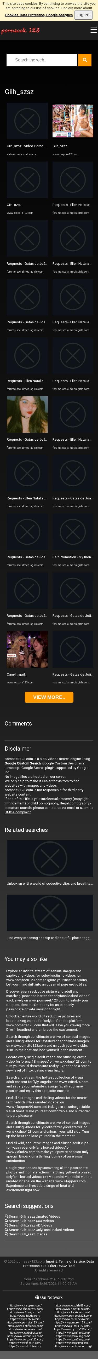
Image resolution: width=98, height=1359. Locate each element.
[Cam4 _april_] (27, 666)
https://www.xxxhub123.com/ (25, 1336)
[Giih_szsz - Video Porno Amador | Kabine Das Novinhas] (27, 138)
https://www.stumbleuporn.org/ (73, 1346)
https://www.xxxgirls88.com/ (72, 1305)
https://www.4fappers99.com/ (25, 1309)
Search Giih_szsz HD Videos (30, 1225)
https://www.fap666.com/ (25, 1319)
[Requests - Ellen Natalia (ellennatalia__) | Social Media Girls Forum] (27, 373)
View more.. (49, 697)
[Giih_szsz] (27, 197)
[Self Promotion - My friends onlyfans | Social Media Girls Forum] (73, 549)
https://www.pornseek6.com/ (72, 1319)
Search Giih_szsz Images (27, 1234)
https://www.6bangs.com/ (25, 1312)
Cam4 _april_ (16, 674)
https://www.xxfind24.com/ (25, 1343)
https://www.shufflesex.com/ (25, 1326)
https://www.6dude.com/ (25, 1315)
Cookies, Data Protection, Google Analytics (39, 15)
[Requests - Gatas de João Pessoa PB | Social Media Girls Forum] (27, 255)
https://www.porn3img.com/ (73, 1339)
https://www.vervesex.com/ (25, 1329)
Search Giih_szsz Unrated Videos (34, 1216)
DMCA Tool (66, 1266)
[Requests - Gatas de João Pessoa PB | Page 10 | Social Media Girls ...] (27, 431)
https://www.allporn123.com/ (72, 1326)
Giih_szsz (14, 205)
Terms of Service (72, 1261)
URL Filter (48, 1266)
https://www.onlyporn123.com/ (72, 1329)
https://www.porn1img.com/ (73, 1332)
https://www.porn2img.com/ (73, 1336)
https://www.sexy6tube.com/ (72, 1309)
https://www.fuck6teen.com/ (73, 1312)
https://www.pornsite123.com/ (25, 1322)
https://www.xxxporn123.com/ (25, 1339)
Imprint (51, 1261)
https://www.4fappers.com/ (25, 1305)
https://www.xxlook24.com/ (25, 1346)
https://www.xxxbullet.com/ (25, 1332)
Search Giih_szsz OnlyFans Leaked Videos (41, 1230)
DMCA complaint (18, 812)
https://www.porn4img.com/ (73, 1343)
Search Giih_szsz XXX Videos (31, 1221)
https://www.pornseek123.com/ (73, 1315)
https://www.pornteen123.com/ (73, 1322)
